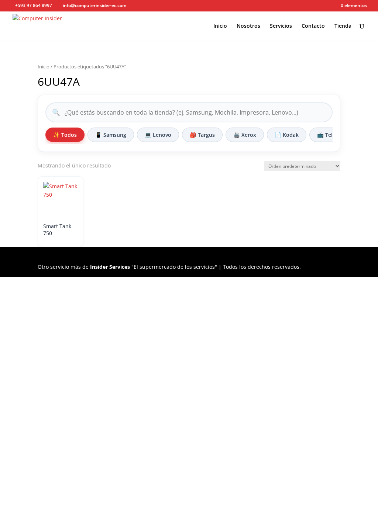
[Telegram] (164, 6)
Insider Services (110, 266)
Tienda (342, 26)
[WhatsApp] (153, 6)
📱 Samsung (110, 134)
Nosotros (248, 26)
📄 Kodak (287, 134)
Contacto (313, 26)
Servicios (281, 26)
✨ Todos (65, 134)
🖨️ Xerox (244, 134)
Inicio (220, 26)
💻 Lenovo (158, 134)
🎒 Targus (202, 134)
